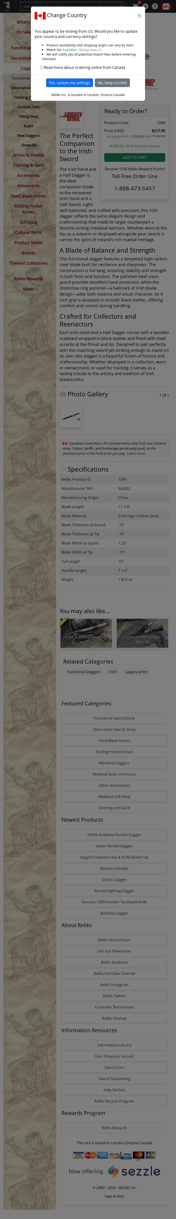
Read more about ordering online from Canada (84, 67)
